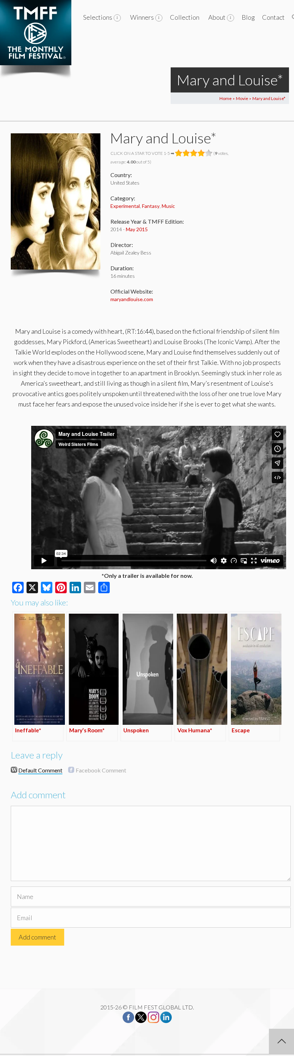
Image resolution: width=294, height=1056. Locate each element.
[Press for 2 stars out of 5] (186, 153)
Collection (184, 17)
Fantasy (151, 206)
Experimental (125, 206)
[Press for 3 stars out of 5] (194, 153)
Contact (273, 17)
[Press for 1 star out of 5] (178, 153)
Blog (248, 17)
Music (168, 206)
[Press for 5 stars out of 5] (209, 153)
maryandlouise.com (131, 299)
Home (225, 98)
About (217, 17)
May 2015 (137, 229)
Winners (142, 17)
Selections (97, 17)
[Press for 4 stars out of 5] (201, 153)
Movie (242, 98)
